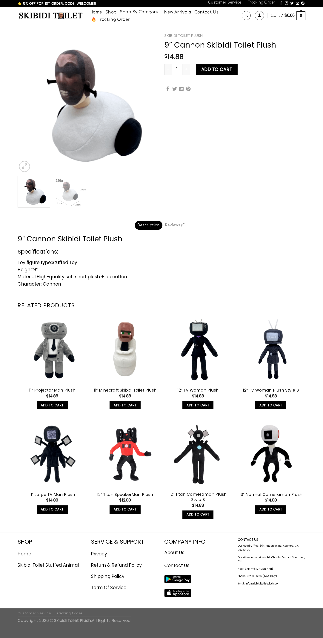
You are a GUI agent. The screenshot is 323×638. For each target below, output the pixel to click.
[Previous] (25, 102)
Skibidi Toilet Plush (183, 35)
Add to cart (216, 69)
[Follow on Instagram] (286, 3)
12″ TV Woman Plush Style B (271, 390)
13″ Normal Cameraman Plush (270, 494)
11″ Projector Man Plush (52, 390)
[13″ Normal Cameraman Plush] (270, 453)
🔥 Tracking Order (110, 19)
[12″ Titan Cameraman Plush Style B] (198, 453)
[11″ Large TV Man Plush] (52, 453)
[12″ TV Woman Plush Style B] (270, 349)
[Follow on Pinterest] (302, 3)
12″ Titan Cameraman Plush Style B (198, 497)
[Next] (151, 102)
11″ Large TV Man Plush (52, 494)
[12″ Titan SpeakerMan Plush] (125, 453)
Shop (111, 12)
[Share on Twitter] (174, 89)
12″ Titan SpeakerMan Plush (125, 494)
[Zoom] (24, 166)
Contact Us (206, 12)
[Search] (246, 15)
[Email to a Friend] (181, 89)
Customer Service (224, 2)
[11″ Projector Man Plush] (52, 349)
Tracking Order (261, 2)
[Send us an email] (297, 3)
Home (96, 12)
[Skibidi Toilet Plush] (51, 15)
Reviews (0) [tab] (175, 225)
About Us (174, 552)
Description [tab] (148, 225)
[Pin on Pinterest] (188, 89)
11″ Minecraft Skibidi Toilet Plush (125, 390)
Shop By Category (139, 12)
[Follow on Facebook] (281, 3)
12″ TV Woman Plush (198, 390)
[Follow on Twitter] (292, 3)
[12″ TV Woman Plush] (198, 349)
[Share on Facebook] (167, 89)
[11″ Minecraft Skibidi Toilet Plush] (125, 349)
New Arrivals (177, 12)
